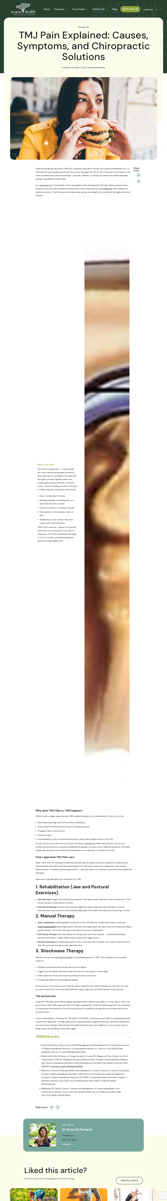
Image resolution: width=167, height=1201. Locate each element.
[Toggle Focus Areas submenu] (88, 9)
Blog (114, 9)
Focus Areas (78, 9)
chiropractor (45, 185)
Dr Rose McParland (77, 1129)
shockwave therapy (64, 957)
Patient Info (99, 9)
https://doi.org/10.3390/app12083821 (67, 1066)
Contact (149, 10)
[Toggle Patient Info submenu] (108, 9)
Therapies (59, 9)
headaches (107, 188)
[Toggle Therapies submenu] (68, 9)
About (47, 9)
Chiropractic (83, 27)
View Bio (66, 1144)
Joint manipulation (47, 926)
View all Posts (129, 1180)
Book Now (129, 9)
